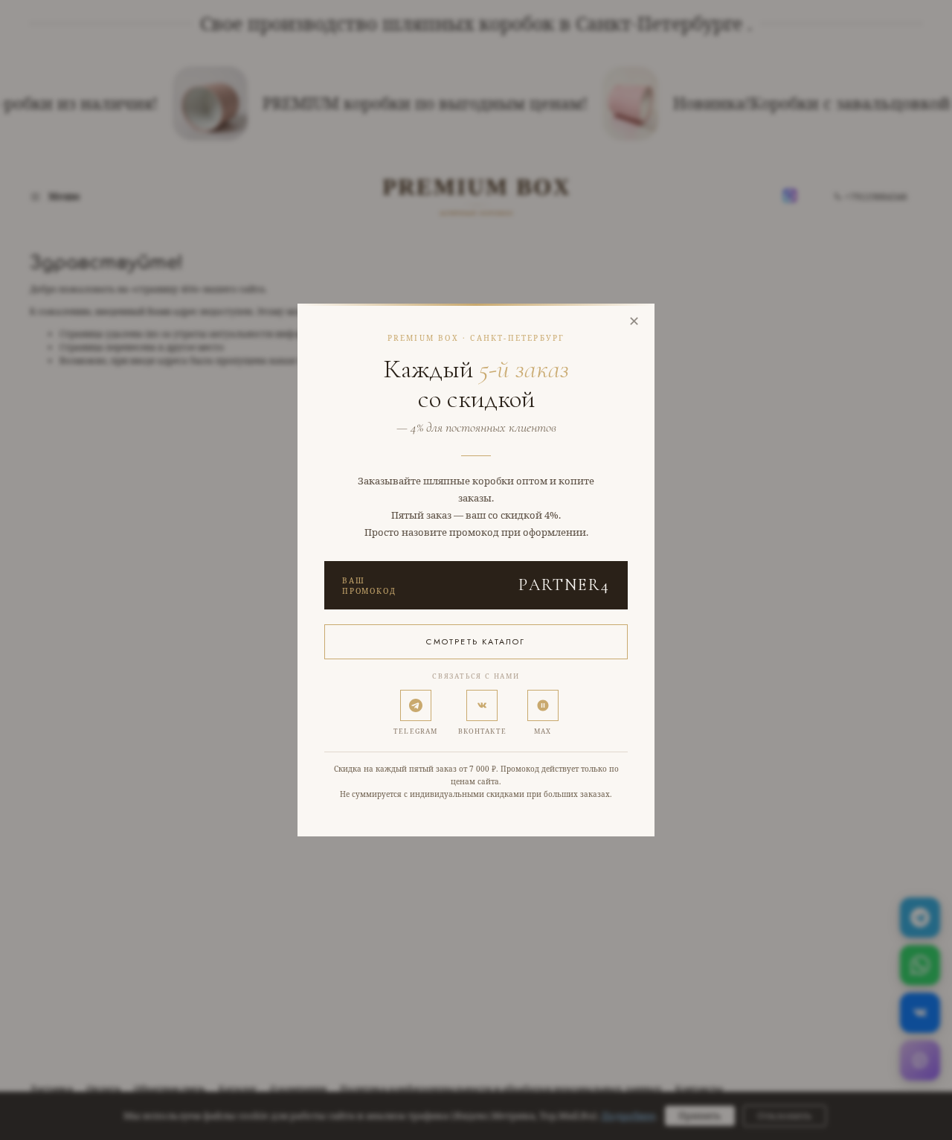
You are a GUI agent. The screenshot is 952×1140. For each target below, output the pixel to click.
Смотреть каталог (475, 641)
